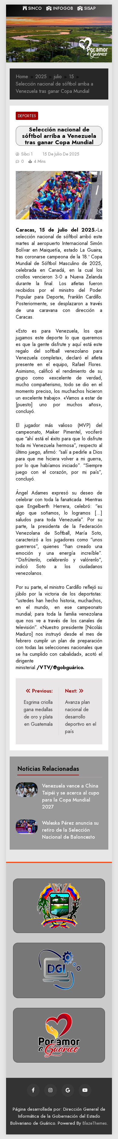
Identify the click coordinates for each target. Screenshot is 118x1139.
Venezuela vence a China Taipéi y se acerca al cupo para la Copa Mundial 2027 (70, 796)
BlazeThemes (95, 1123)
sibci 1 (27, 154)
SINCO (34, 8)
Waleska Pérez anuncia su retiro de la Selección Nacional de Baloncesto (70, 829)
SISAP (89, 8)
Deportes (27, 116)
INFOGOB (62, 8)
